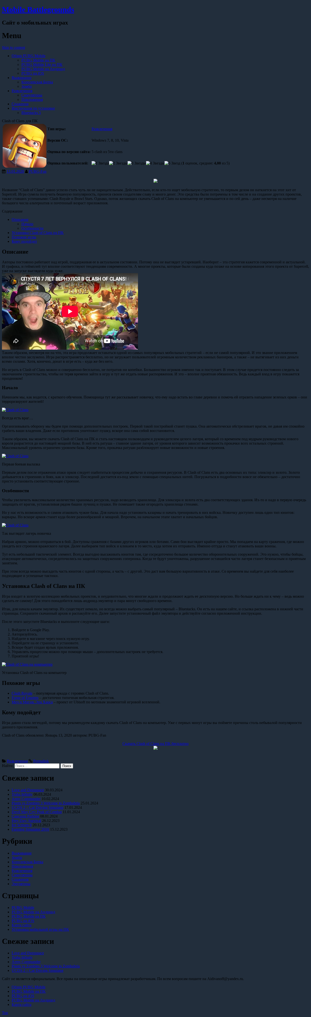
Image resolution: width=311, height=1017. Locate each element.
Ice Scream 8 (22, 825)
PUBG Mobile (23, 907)
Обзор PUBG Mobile (28, 56)
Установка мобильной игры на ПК (40, 929)
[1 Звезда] (100, 163)
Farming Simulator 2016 (30, 829)
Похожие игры (24, 237)
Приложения (32, 99)
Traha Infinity (22, 794)
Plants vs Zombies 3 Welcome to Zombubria (46, 803)
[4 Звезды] (155, 163)
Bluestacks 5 (31, 113)
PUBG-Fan (37, 171)
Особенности (32, 228)
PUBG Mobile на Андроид (43, 69)
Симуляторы (31, 95)
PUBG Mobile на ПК (38, 60)
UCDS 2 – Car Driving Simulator (37, 807)
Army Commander (26, 799)
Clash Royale (22, 693)
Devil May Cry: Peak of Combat (37, 812)
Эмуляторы (21, 884)
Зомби (26, 86)
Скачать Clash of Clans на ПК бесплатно (155, 743)
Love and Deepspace (28, 790)
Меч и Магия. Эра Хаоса (32, 702)
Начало (27, 224)
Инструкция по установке (33, 108)
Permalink (41, 761)
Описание (20, 219)
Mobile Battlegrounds (38, 9)
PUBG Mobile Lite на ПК (41, 64)
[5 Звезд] (172, 163)
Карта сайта (21, 925)
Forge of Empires (25, 698)
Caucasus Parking (25, 816)
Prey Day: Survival (26, 821)
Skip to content (13, 47)
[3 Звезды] (137, 163)
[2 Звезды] (118, 163)
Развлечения (22, 91)
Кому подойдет (24, 241)
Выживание (22, 78)
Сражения (20, 104)
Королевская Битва (37, 82)
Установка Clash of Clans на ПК (38, 233)
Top (5, 1013)
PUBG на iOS (32, 73)
